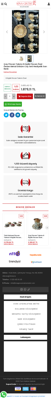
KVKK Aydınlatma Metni (26, 304)
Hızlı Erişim (25, 296)
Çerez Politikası (26, 324)
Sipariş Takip (26, 329)
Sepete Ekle (26, 96)
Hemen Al (40, 96)
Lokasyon (25, 337)
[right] (47, 228)
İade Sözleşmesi (26, 319)
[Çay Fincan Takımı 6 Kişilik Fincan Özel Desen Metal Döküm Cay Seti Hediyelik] (37, 223)
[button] (7, 32)
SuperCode (11, 384)
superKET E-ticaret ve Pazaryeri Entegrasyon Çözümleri (25, 396)
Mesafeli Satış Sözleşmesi (26, 314)
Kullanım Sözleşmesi (26, 309)
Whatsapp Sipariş (14, 104)
